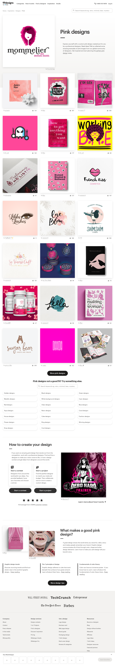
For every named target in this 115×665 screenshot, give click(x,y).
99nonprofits (6, 638)
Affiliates (89, 635)
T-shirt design (63, 638)
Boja (44, 110)
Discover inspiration (37, 631)
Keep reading (15, 572)
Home (5, 11)
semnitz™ (82, 110)
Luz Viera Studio (47, 280)
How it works (29, 3)
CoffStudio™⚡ (9, 238)
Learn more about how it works (91, 502)
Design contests (35, 622)
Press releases (7, 628)
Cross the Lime (51, 69)
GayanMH (7, 323)
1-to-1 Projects (35, 625)
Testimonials (6, 635)
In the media (6, 631)
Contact (5, 625)
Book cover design (64, 641)
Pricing (33, 635)
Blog (88, 625)
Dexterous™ (66, 499)
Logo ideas (90, 638)
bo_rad (7, 153)
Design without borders (94, 628)
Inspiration (51, 3)
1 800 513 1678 (101, 3)
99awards (90, 631)
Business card (63, 625)
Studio (58, 3)
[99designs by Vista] (8, 3)
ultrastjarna (8, 195)
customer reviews (41, 504)
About (4, 622)
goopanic (7, 110)
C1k (81, 238)
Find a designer (41, 3)
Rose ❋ (82, 365)
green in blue (8, 365)
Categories (20, 3)
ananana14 (83, 195)
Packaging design (64, 635)
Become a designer (92, 622)
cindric (44, 365)
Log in (110, 3)
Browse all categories (65, 644)
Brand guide (62, 631)
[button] (111, 654)
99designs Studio (36, 638)
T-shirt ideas (90, 641)
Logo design (62, 622)
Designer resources (92, 644)
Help (88, 650)
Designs (18, 11)
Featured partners (92, 647)
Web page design (64, 628)
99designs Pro (35, 641)
